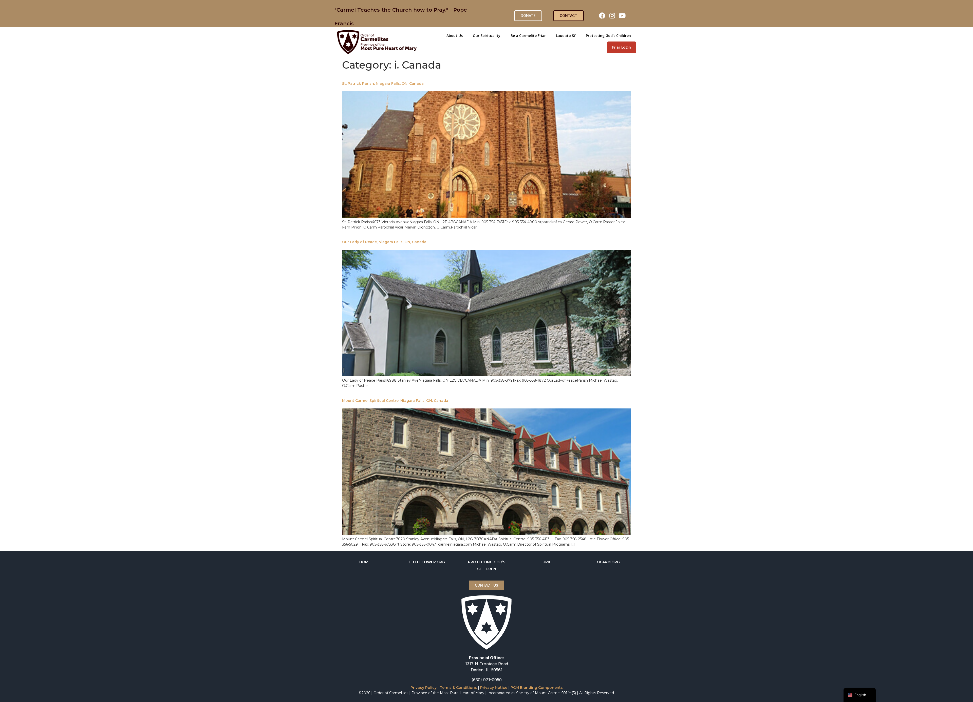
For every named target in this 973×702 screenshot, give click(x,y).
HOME (365, 562)
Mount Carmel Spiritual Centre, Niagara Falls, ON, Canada (395, 400)
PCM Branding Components (537, 687)
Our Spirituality (486, 35)
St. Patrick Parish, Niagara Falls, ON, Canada (383, 83)
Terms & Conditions (458, 687)
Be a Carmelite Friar (528, 35)
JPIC (547, 562)
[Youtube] (622, 15)
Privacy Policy (423, 687)
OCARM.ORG (608, 562)
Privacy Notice (493, 687)
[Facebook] (602, 15)
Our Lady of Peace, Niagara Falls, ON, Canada (384, 242)
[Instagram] (612, 15)
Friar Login (621, 47)
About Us (454, 35)
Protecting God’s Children (608, 35)
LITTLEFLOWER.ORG (425, 562)
